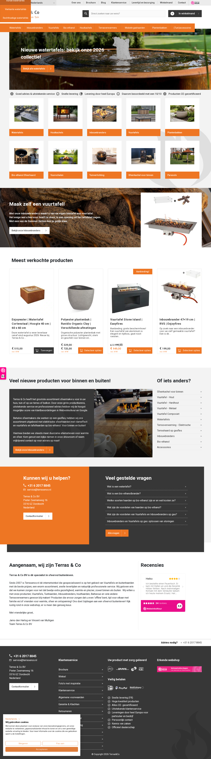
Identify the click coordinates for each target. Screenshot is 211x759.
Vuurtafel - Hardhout (168, 402)
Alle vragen (113, 533)
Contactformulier (34, 516)
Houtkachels (86, 28)
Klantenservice (118, 2)
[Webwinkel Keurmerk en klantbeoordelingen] (195, 3)
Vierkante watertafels (15, 9)
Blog (103, 2)
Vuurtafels (54, 28)
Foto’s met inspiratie (69, 683)
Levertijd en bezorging (143, 2)
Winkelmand (166, 2)
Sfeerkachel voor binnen (170, 391)
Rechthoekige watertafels (15, 18)
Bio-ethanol (69, 28)
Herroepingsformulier (70, 718)
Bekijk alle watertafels (34, 68)
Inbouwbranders (35, 28)
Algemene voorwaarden (71, 697)
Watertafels (15, 28)
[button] (12, 719)
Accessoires (164, 447)
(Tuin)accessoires (182, 28)
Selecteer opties (92, 350)
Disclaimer (64, 739)
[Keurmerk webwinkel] (179, 669)
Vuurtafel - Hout (165, 397)
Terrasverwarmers (108, 28)
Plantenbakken (159, 28)
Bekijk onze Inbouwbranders (26, 230)
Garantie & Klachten (69, 704)
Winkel (62, 676)
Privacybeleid (66, 732)
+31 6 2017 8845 (39, 485)
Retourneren (65, 711)
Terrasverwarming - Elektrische (174, 425)
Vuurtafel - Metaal (166, 408)
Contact (182, 2)
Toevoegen (46, 350)
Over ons (76, 2)
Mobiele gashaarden (135, 28)
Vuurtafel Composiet (168, 413)
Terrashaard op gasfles (169, 430)
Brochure (91, 2)
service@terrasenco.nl (39, 489)
